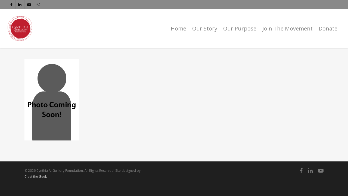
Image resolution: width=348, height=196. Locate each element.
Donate (328, 28)
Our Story (204, 28)
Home (178, 28)
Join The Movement (287, 28)
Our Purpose (239, 28)
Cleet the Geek (35, 176)
